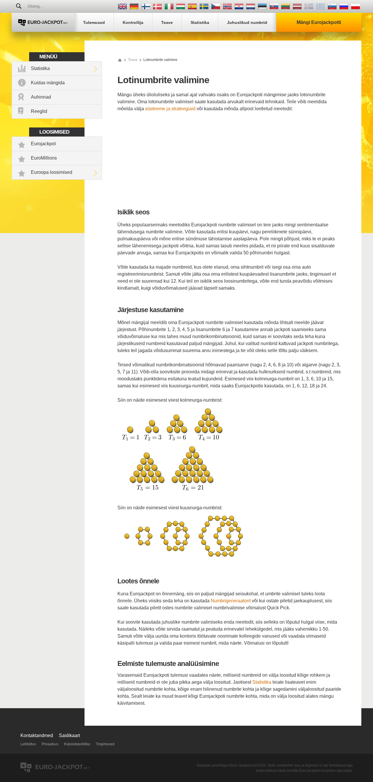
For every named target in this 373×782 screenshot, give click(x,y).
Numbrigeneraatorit (231, 600)
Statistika (40, 68)
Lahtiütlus (28, 744)
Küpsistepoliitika (77, 744)
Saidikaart (69, 735)
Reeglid (39, 111)
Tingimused (105, 744)
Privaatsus (50, 744)
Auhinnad (41, 97)
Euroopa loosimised (51, 172)
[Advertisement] (229, 160)
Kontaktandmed (36, 735)
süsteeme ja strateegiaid (170, 108)
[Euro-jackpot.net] (119, 60)
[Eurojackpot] (43, 22)
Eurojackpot (43, 143)
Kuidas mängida (48, 82)
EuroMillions (44, 157)
